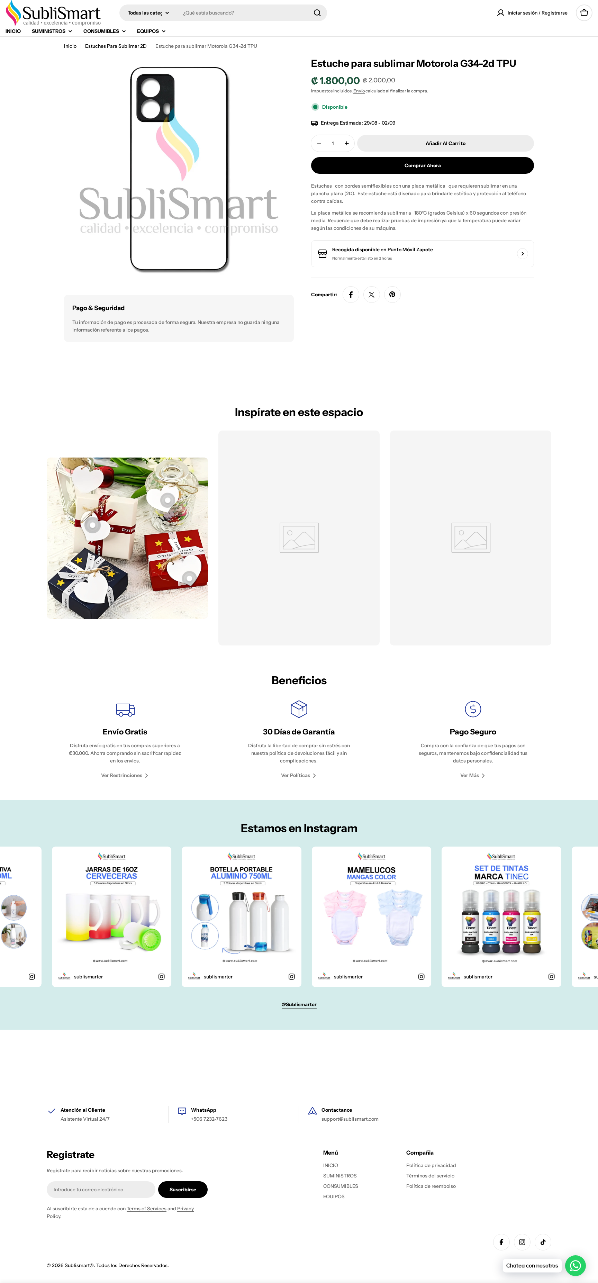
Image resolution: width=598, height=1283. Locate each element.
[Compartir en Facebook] (351, 294)
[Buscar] (317, 13)
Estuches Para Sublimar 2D (116, 46)
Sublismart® (79, 1265)
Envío (359, 90)
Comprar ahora (423, 165)
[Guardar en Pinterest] (392, 294)
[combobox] (223, 12)
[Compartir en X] (371, 294)
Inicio (70, 46)
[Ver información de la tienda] (522, 253)
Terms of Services (146, 1208)
